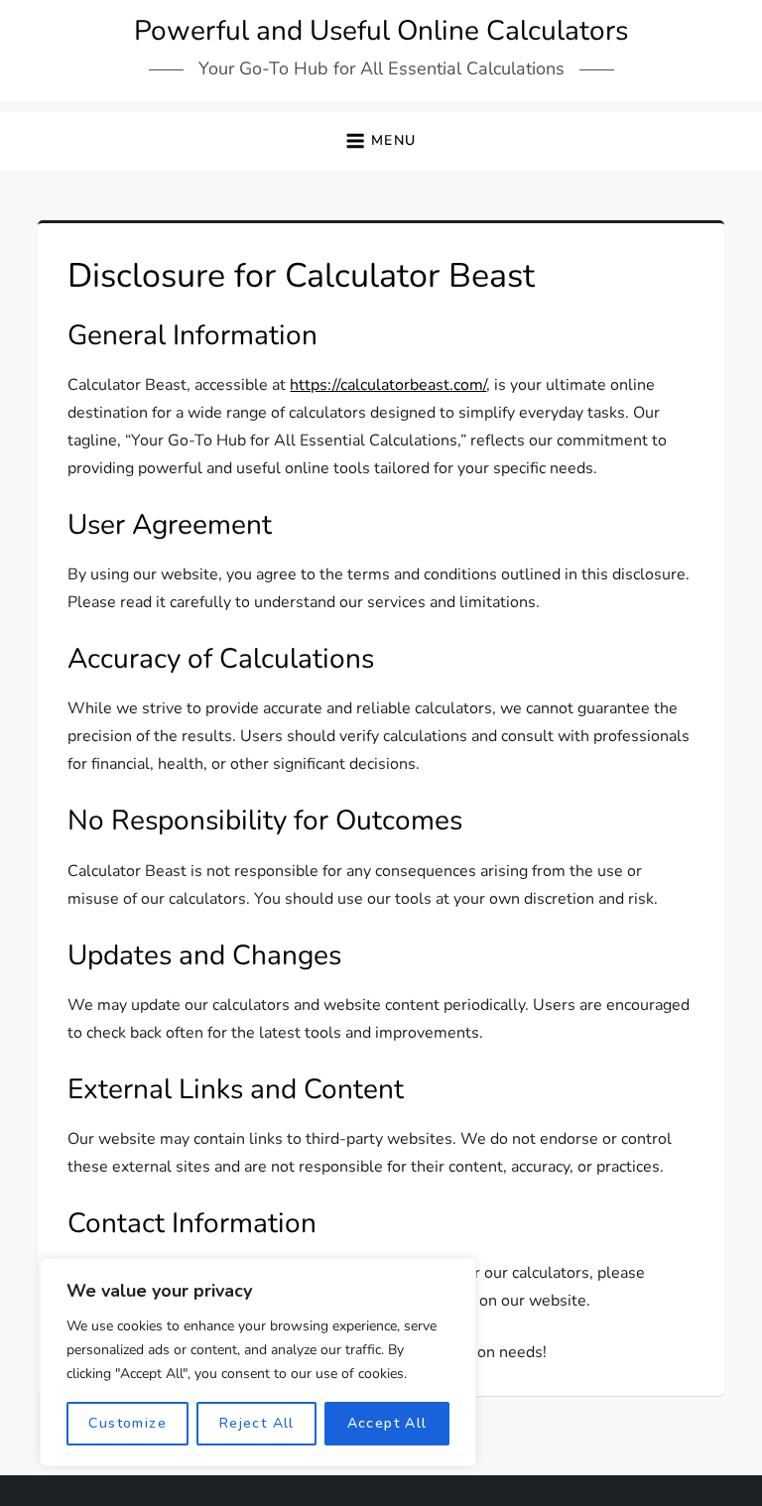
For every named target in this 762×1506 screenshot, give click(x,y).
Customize (127, 1423)
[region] (258, 1362)
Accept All (387, 1423)
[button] (380, 141)
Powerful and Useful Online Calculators (381, 31)
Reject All (257, 1423)
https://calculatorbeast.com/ (388, 385)
